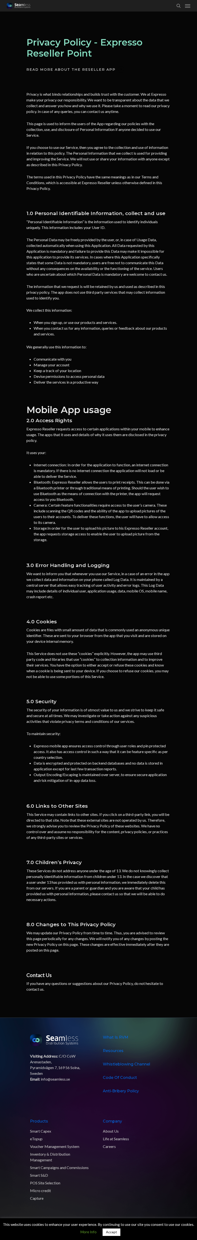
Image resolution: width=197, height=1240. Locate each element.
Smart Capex (40, 1131)
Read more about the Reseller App (71, 69)
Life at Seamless (116, 1138)
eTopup (36, 1138)
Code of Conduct (120, 1077)
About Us (111, 1131)
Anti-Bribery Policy (121, 1091)
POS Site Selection (45, 1183)
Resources (113, 1050)
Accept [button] (111, 1232)
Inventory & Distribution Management (50, 1157)
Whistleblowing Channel (126, 1064)
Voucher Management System (54, 1146)
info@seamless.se (55, 1079)
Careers (109, 1146)
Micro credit (40, 1190)
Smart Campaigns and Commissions (59, 1167)
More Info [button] (88, 1232)
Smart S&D (39, 1175)
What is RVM (115, 1037)
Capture (36, 1198)
